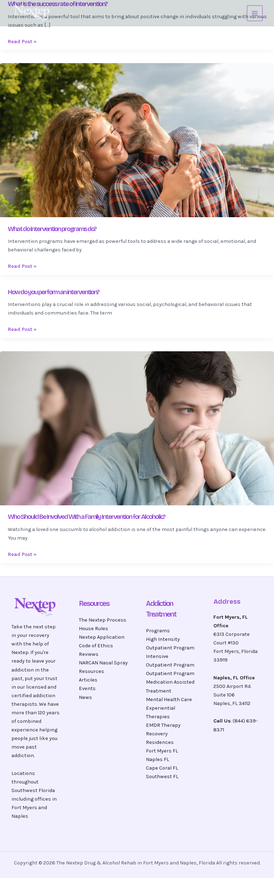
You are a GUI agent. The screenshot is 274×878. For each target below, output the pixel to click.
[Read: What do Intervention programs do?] (137, 140)
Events (87, 688)
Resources (91, 671)
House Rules (93, 629)
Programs (158, 631)
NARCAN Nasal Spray (103, 663)
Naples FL (157, 759)
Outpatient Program (170, 673)
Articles (88, 680)
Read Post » (22, 41)
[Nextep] (32, 13)
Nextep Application (102, 637)
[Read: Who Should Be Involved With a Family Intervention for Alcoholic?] (137, 428)
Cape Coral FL (162, 768)
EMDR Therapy (163, 725)
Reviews (88, 654)
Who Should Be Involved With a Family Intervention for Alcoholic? (86, 517)
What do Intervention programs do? (52, 229)
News (85, 697)
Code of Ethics (96, 646)
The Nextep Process (102, 620)
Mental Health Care (169, 699)
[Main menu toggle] (255, 13)
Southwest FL (162, 777)
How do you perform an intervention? (53, 292)
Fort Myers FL (162, 751)
